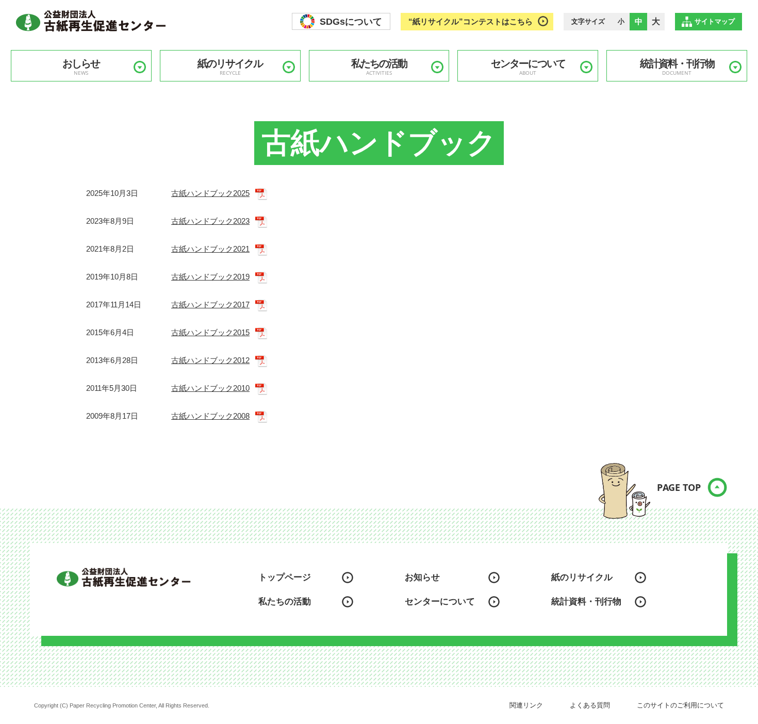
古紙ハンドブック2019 (210, 276)
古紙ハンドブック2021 (210, 248)
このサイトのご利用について (680, 705)
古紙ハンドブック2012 (210, 360)
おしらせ (81, 67)
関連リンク (526, 705)
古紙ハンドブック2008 (210, 416)
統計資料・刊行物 (677, 67)
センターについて (528, 67)
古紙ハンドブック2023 (210, 221)
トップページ (284, 577)
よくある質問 (590, 705)
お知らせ (422, 577)
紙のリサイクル (229, 67)
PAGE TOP (679, 487)
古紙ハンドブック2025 (210, 193)
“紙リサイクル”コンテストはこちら (470, 21)
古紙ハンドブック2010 (210, 388)
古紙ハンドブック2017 (210, 304)
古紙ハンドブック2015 (210, 332)
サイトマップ (715, 21)
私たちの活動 (379, 67)
